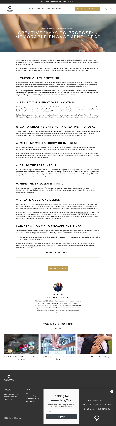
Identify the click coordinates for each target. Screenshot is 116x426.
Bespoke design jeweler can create (43, 206)
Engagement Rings (31, 396)
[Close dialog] (111, 391)
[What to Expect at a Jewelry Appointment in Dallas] (58, 344)
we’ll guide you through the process (27, 233)
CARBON (40, 9)
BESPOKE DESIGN (54, 9)
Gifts (27, 393)
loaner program (83, 212)
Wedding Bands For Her (32, 398)
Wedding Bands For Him (32, 401)
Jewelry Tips (70, 28)
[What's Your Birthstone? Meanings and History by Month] (21, 344)
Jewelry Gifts (63, 28)
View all (58, 328)
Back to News (59, 268)
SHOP (31, 9)
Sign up (61, 416)
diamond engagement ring (77, 135)
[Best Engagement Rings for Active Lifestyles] (94, 344)
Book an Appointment (87, 9)
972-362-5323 (8, 399)
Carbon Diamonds (15, 418)
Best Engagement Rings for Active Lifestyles (95, 357)
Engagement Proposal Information (50, 28)
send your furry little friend (89, 174)
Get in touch (33, 245)
